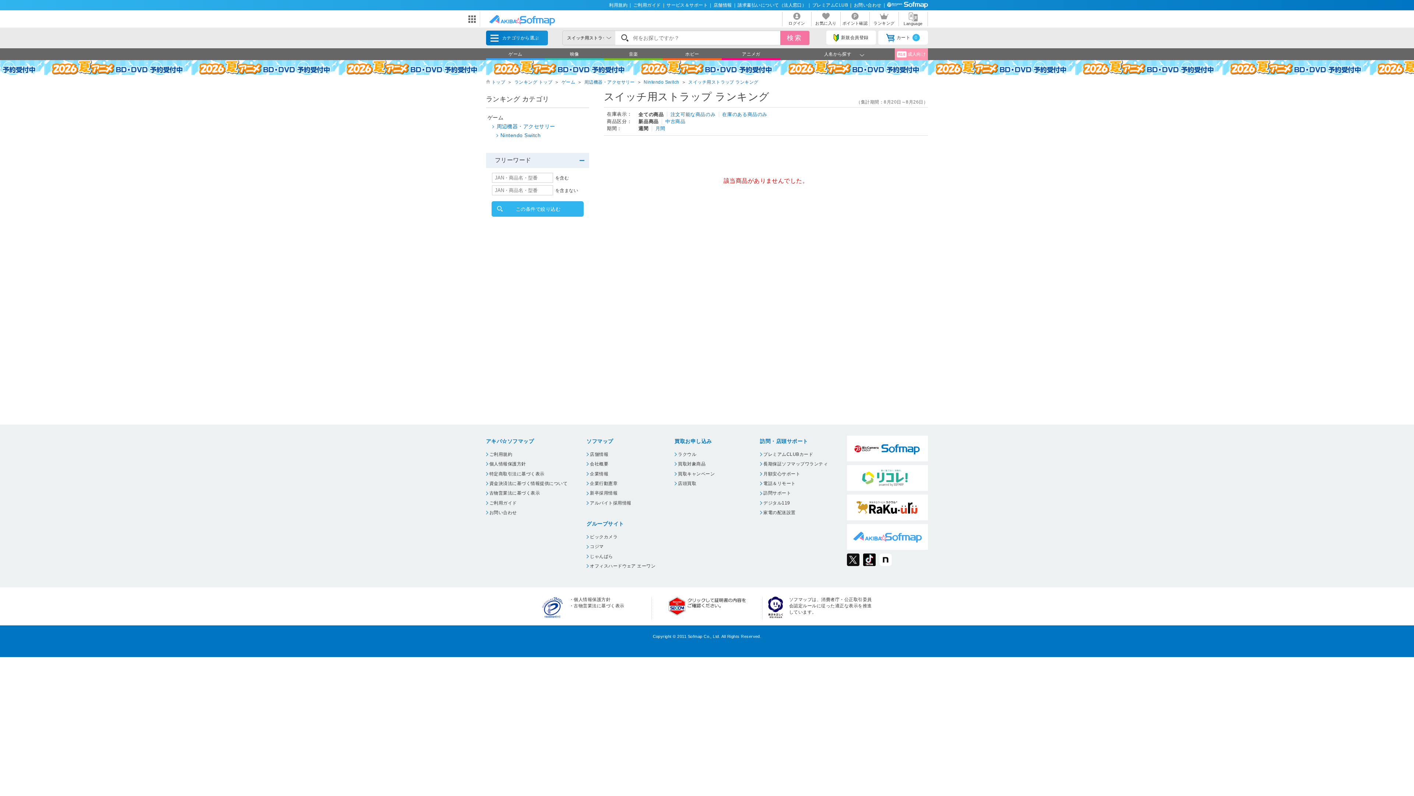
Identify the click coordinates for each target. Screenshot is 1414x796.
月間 (660, 128)
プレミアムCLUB (830, 5)
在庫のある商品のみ (744, 114)
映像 (574, 54)
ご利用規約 (500, 454)
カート (907, 37)
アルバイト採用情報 (610, 503)
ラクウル (687, 454)
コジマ (597, 546)
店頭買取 (687, 483)
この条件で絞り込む (538, 209)
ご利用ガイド (647, 5)
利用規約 (618, 5)
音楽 (633, 54)
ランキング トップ (533, 82)
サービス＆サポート (687, 5)
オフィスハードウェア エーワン (622, 566)
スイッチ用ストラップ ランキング (723, 82)
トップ (498, 82)
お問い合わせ (868, 5)
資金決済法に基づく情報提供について (528, 483)
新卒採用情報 (604, 493)
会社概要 (599, 464)
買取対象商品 (692, 464)
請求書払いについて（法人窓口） (772, 5)
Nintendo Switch (661, 82)
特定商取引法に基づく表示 (517, 473)
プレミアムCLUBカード (788, 454)
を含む (562, 178)
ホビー (692, 54)
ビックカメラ (604, 537)
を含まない (566, 190)
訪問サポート (777, 493)
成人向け (912, 54)
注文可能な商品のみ (693, 114)
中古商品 (675, 121)
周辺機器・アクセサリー (609, 82)
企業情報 (599, 473)
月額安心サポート (781, 473)
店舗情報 (723, 5)
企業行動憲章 (604, 483)
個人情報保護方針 (507, 464)
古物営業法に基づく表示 (514, 493)
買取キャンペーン (696, 473)
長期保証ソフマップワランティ (795, 464)
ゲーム (515, 54)
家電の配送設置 (779, 512)
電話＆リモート (779, 483)
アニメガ (751, 54)
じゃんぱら (601, 556)
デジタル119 (776, 503)
